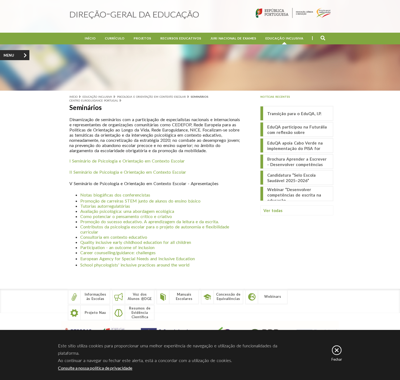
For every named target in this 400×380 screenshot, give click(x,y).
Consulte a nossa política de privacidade (95, 367)
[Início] (134, 15)
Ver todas (272, 210)
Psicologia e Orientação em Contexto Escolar (151, 96)
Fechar (336, 359)
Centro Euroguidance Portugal (93, 100)
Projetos (142, 38)
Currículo (114, 38)
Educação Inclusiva (284, 38)
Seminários (199, 96)
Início (90, 38)
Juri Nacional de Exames (233, 38)
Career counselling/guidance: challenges (118, 252)
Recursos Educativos (180, 38)
